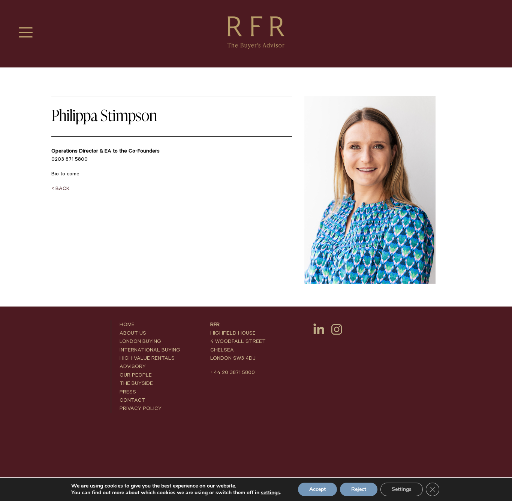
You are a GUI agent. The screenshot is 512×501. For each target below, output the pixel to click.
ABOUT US (133, 333)
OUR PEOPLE (136, 375)
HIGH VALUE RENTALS (147, 358)
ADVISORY (133, 366)
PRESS (128, 392)
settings (270, 492)
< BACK (60, 188)
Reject (358, 489)
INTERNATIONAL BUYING (150, 350)
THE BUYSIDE (136, 383)
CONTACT (132, 400)
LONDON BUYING (140, 341)
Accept (317, 489)
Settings (402, 489)
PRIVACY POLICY (141, 408)
